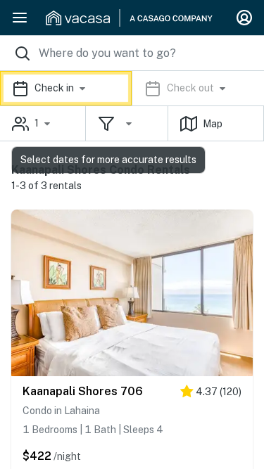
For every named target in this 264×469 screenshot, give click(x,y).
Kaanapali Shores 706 (83, 391)
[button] (132, 88)
